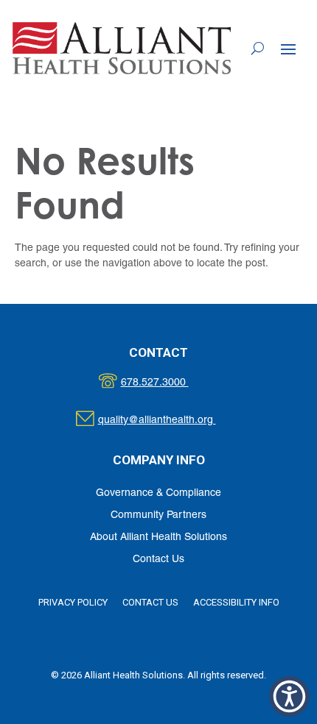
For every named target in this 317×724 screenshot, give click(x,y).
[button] (288, 48)
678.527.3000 (170, 383)
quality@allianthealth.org (170, 420)
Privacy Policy (73, 602)
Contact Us (158, 559)
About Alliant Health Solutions (158, 537)
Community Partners (158, 515)
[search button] (257, 48)
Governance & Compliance (158, 493)
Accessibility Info (236, 602)
